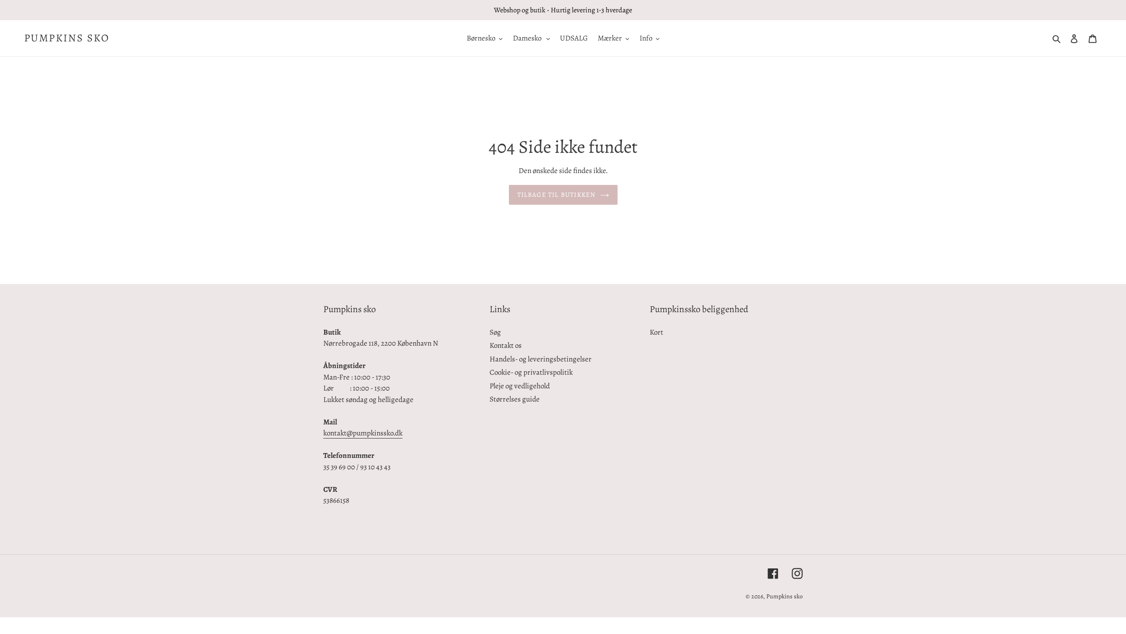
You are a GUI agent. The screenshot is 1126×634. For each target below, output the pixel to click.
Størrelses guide (515, 399)
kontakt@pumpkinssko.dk (362, 433)
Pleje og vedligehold (520, 386)
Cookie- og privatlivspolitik (531, 372)
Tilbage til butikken (556, 194)
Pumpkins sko (67, 38)
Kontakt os (506, 345)
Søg (495, 332)
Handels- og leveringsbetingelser (541, 359)
